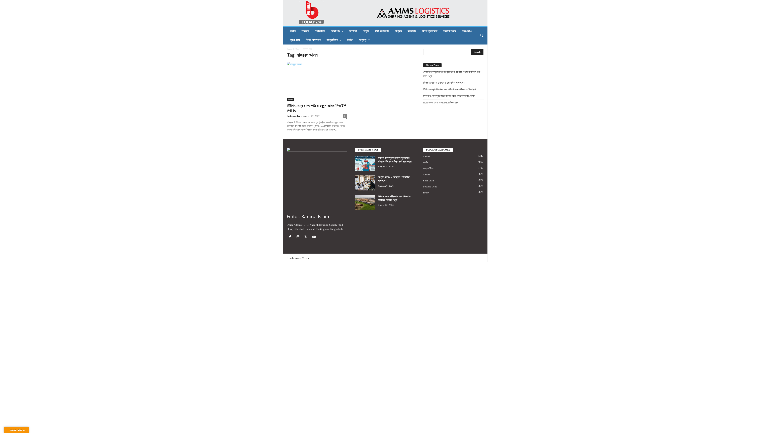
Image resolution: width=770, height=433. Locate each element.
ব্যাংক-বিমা (295, 39)
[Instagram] (299, 237)
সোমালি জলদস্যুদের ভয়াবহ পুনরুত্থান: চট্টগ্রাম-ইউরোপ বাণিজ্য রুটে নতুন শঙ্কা (451, 74)
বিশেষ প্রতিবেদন (429, 31)
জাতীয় (293, 31)
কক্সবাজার (412, 31)
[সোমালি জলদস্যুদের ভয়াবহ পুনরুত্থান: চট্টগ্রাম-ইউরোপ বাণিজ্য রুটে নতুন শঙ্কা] (365, 163)
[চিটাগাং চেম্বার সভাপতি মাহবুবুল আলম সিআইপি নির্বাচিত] (317, 81)
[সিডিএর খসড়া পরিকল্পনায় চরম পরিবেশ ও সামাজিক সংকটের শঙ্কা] (365, 202)
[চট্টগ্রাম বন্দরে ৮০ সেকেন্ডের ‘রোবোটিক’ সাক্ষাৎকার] (365, 182)
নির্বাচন (350, 39)
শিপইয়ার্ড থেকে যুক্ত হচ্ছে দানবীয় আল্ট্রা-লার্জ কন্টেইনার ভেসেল (449, 95)
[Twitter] (307, 237)
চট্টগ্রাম (398, 31)
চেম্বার (366, 31)
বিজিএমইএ (467, 31)
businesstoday (293, 116)
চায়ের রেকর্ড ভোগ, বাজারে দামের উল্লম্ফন (440, 102)
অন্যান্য (362, 39)
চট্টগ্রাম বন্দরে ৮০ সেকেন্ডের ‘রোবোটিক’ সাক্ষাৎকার (443, 82)
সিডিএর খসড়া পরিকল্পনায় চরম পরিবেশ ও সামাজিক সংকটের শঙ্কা (449, 89)
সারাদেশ (305, 31)
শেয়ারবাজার (320, 31)
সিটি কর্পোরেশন (382, 31)
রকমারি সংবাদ (449, 31)
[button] (481, 35)
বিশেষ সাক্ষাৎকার (313, 39)
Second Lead (430, 186)
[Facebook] (291, 237)
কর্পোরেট (353, 31)
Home (289, 49)
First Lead (428, 180)
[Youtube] (314, 237)
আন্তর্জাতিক (332, 39)
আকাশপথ (335, 31)
